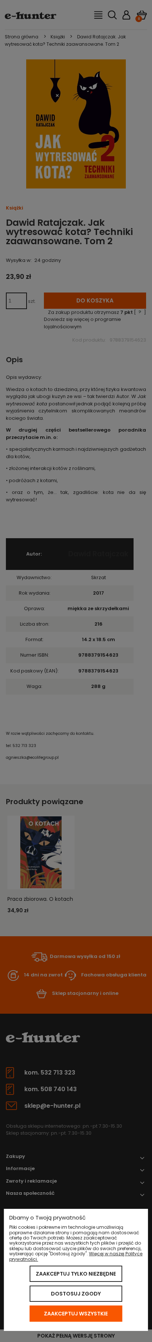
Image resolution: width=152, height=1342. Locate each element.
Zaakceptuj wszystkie (76, 1313)
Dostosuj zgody (76, 1293)
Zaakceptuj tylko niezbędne (76, 1273)
